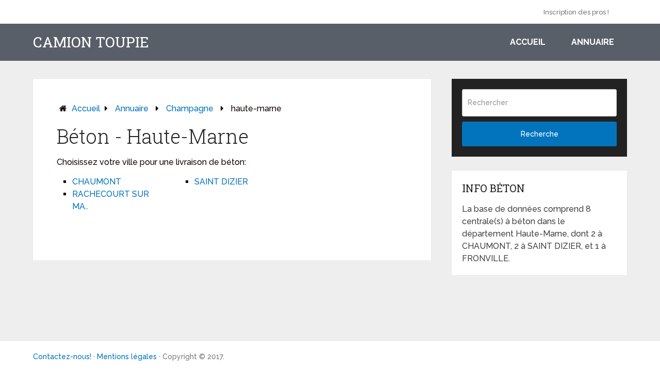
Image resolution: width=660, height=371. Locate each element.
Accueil (528, 42)
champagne (189, 108)
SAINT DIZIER (221, 182)
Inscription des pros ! (576, 12)
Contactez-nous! (62, 356)
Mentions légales (127, 356)
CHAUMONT (96, 182)
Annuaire (592, 42)
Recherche (539, 134)
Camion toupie (91, 42)
